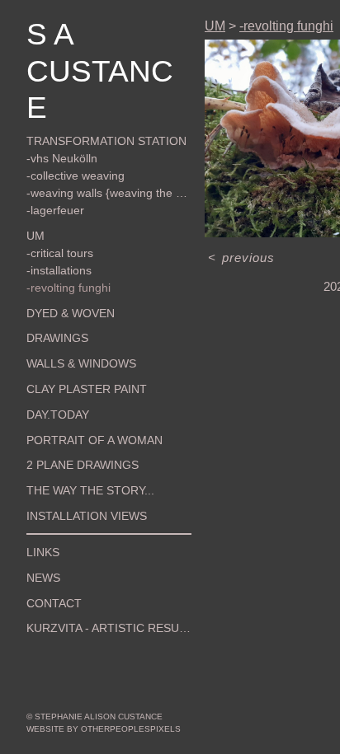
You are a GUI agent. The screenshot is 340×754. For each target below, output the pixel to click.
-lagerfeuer (51, 173)
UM (33, 198)
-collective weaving (69, 139)
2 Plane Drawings (71, 428)
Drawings (51, 301)
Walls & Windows (71, 327)
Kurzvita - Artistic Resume (94, 591)
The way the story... (78, 454)
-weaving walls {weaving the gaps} (106, 156)
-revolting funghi (63, 250)
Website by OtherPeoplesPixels (103, 728)
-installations (56, 233)
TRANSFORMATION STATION (89, 104)
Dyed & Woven (61, 276)
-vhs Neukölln (57, 122)
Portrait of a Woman (79, 403)
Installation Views (74, 479)
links (39, 515)
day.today (52, 377)
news (40, 540)
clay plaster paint (74, 352)
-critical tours (56, 215)
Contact (48, 566)
